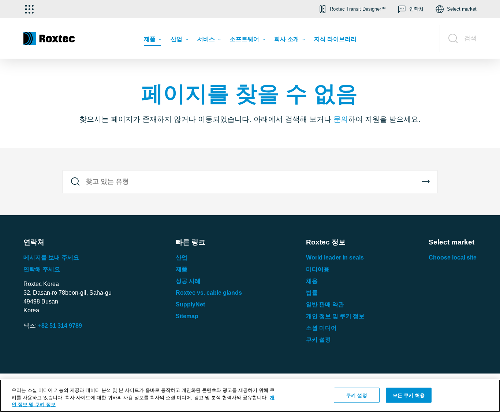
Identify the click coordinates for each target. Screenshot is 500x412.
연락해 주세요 (41, 269)
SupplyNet (190, 304)
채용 (312, 281)
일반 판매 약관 (325, 304)
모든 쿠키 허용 (409, 395)
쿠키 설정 (318, 339)
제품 (181, 269)
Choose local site (453, 257)
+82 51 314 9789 (60, 326)
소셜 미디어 (321, 328)
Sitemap (187, 316)
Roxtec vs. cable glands (209, 293)
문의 (340, 119)
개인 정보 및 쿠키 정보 (335, 316)
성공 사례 (188, 281)
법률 (312, 293)
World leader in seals (335, 257)
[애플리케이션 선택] (29, 9)
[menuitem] (152, 41)
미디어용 (317, 269)
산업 (181, 257)
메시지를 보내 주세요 (51, 257)
